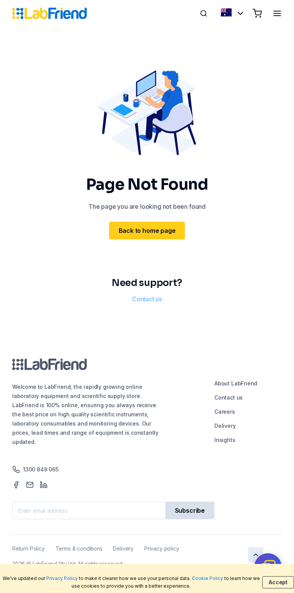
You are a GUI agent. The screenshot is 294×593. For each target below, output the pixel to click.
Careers (224, 411)
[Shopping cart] (257, 13)
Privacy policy (161, 548)
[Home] (49, 13)
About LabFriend (235, 383)
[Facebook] (16, 484)
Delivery (225, 425)
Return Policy (28, 548)
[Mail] (30, 484)
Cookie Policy (207, 578)
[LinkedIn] (43, 484)
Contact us (147, 299)
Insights (224, 440)
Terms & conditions (79, 548)
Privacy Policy (62, 578)
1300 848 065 (41, 469)
